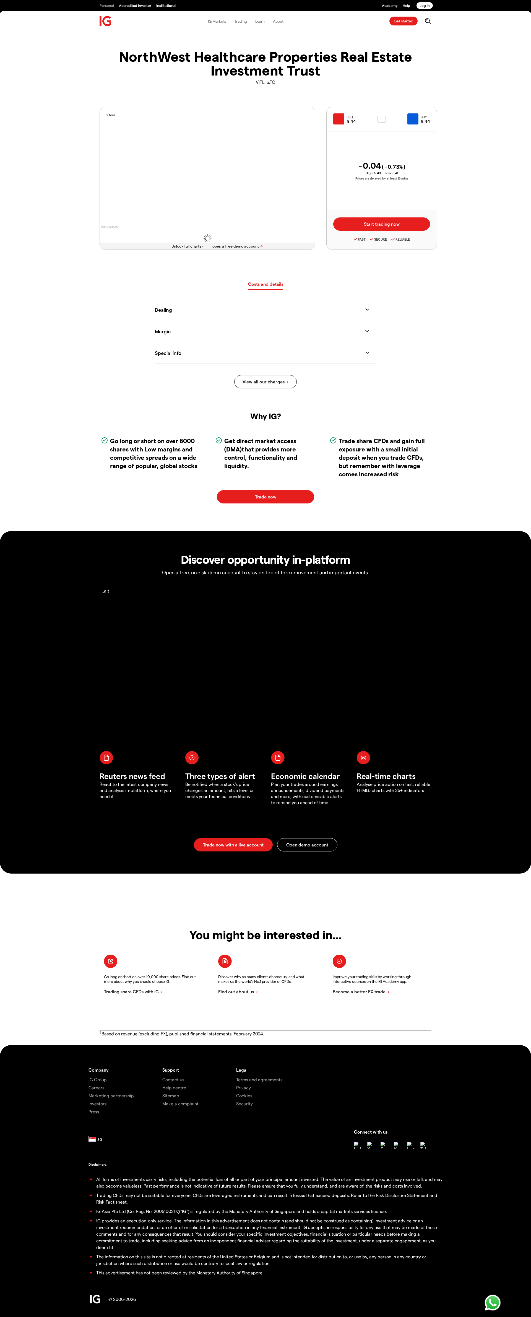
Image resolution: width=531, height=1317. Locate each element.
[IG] (106, 21)
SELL (350, 117)
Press (93, 1111)
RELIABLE (402, 239)
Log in (425, 5)
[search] (427, 21)
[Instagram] (410, 1145)
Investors (97, 1103)
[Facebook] (384, 1145)
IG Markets (217, 21)
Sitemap (170, 1095)
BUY (424, 117)
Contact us (173, 1079)
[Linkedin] (357, 1145)
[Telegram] (423, 1145)
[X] (370, 1145)
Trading (240, 21)
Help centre (174, 1087)
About (278, 21)
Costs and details (265, 284)
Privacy (243, 1087)
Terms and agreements (259, 1079)
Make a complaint (180, 1103)
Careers (96, 1087)
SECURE (380, 239)
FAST (362, 239)
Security (244, 1103)
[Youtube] (397, 1145)
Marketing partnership (111, 1095)
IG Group (97, 1079)
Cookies (244, 1095)
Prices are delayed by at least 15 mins (381, 178)
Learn (260, 21)
